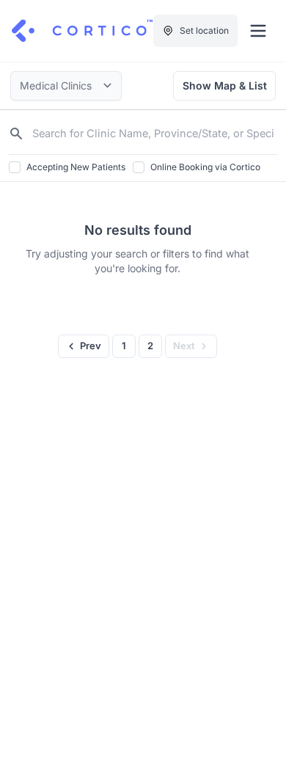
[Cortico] (82, 31)
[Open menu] (258, 31)
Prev (90, 345)
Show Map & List (225, 85)
